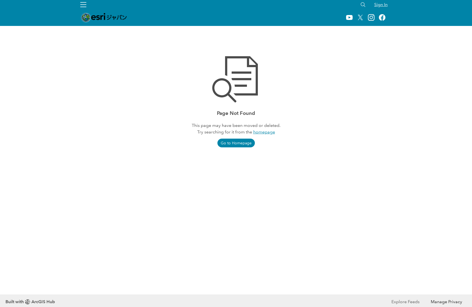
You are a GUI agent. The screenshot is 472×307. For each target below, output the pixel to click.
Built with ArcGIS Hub (30, 301)
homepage (264, 132)
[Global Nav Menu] (83, 4)
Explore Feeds (405, 301)
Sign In (381, 4)
